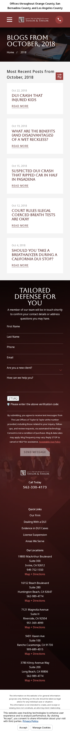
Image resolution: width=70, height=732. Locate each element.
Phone (11, 347)
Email (10, 357)
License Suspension (35, 535)
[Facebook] (31, 496)
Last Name (13, 336)
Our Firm (35, 515)
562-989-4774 (35, 596)
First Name (13, 326)
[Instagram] (39, 496)
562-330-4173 (35, 487)
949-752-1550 (35, 570)
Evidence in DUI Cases (35, 528)
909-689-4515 (35, 649)
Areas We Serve (35, 541)
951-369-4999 (35, 623)
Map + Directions (35, 574)
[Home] (34, 19)
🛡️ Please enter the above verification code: (33, 404)
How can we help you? (20, 377)
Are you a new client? (19, 367)
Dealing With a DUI (35, 522)
